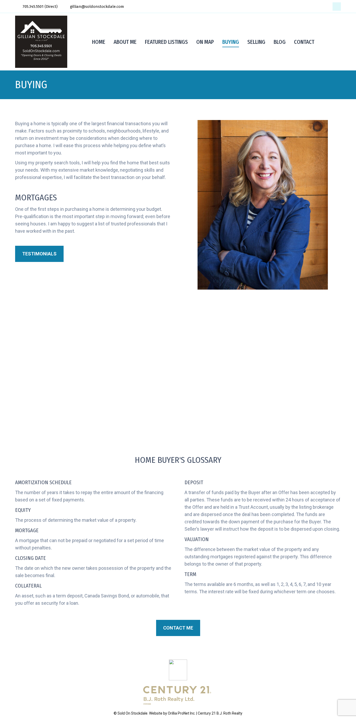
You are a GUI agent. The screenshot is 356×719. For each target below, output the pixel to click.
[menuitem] (98, 42)
